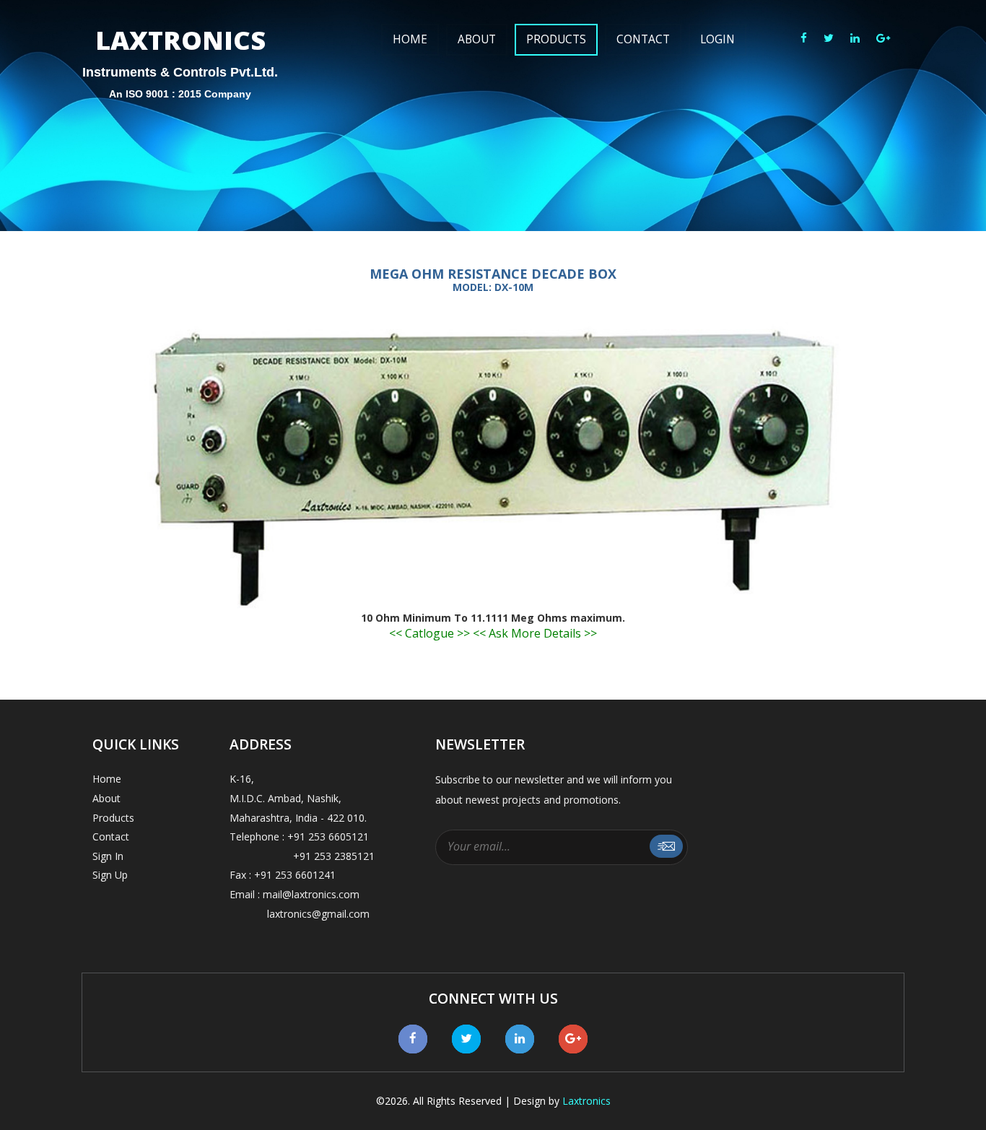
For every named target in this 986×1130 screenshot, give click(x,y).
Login (717, 39)
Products (556, 39)
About (477, 39)
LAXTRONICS (180, 54)
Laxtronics (586, 1101)
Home (410, 39)
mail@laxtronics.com (311, 894)
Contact (643, 39)
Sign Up (110, 875)
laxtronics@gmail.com (300, 914)
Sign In (107, 856)
